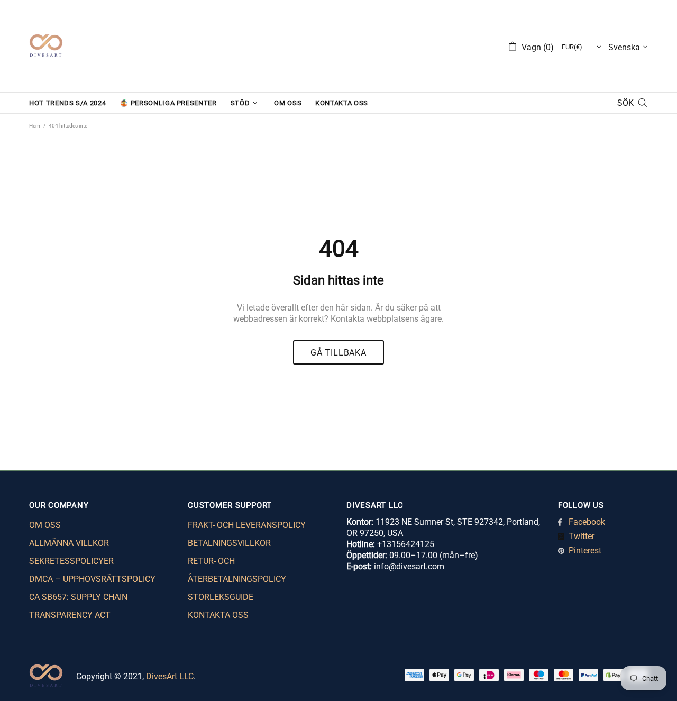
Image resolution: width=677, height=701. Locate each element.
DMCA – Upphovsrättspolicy (92, 579)
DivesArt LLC (170, 676)
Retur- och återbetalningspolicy (237, 570)
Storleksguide (220, 597)
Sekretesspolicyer (71, 561)
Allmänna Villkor (69, 543)
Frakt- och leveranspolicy (247, 525)
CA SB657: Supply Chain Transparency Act (78, 606)
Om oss (45, 525)
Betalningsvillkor (229, 543)
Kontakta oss (218, 615)
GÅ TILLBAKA (338, 353)
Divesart (46, 46)
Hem (34, 126)
